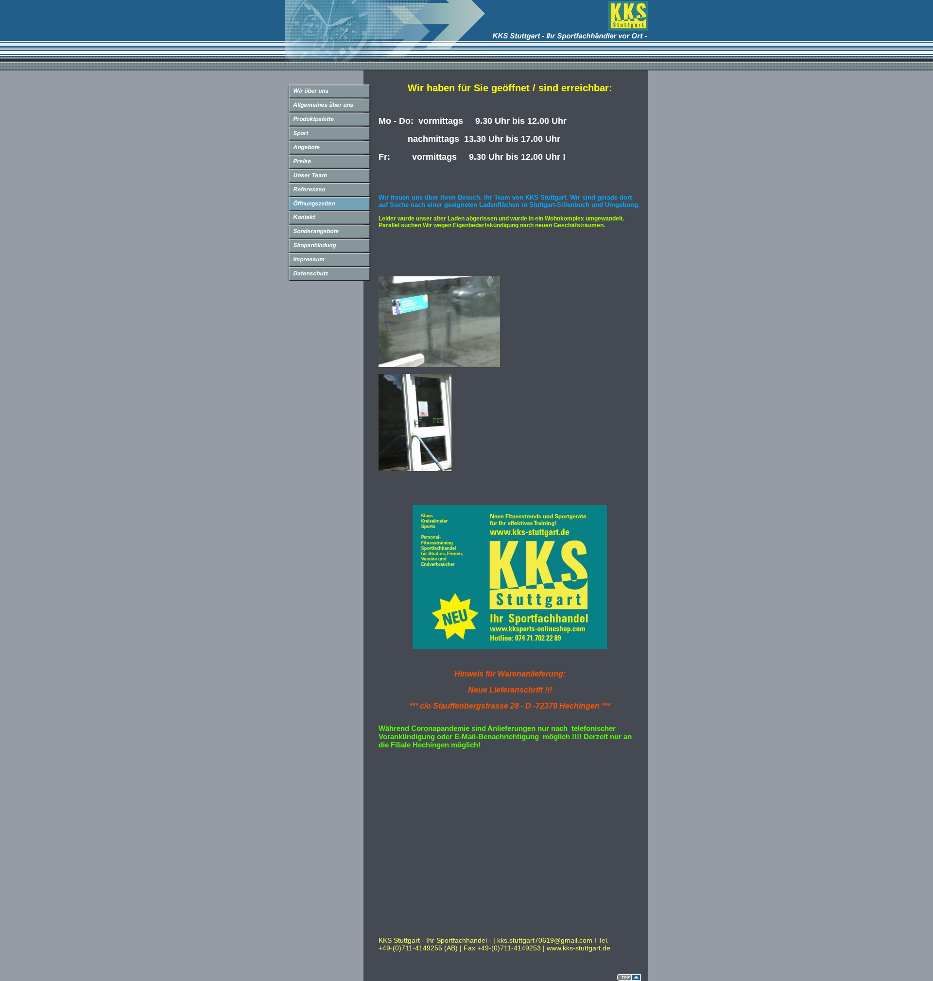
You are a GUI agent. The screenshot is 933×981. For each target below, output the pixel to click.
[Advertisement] (492, 778)
